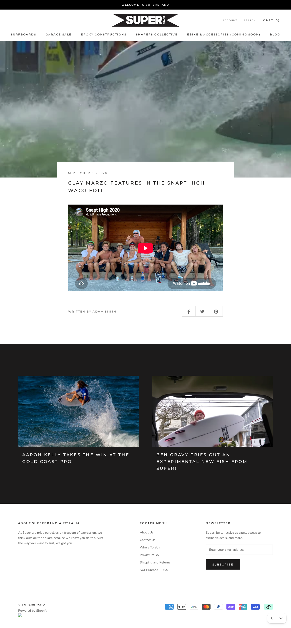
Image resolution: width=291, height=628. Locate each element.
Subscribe (222, 564)
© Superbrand (31, 604)
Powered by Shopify (32, 610)
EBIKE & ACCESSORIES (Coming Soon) (223, 34)
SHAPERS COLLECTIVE (157, 34)
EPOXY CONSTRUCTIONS (103, 34)
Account (230, 20)
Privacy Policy (149, 555)
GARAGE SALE (58, 34)
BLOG (275, 34)
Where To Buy (150, 547)
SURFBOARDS (23, 34)
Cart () (271, 20)
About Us (146, 532)
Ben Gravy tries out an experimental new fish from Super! (202, 461)
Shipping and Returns (155, 562)
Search (250, 20)
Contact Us (148, 540)
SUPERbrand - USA (154, 570)
